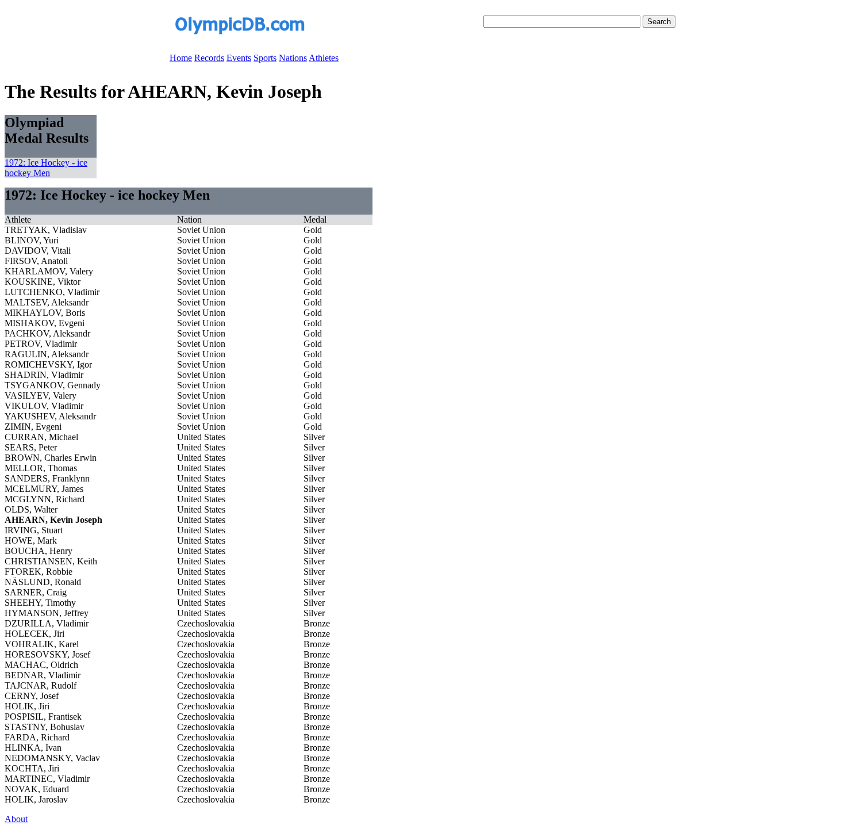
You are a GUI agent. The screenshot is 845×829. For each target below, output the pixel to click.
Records (209, 58)
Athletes (324, 58)
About (16, 819)
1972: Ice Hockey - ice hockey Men (46, 168)
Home (181, 58)
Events (238, 58)
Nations (293, 58)
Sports (265, 58)
